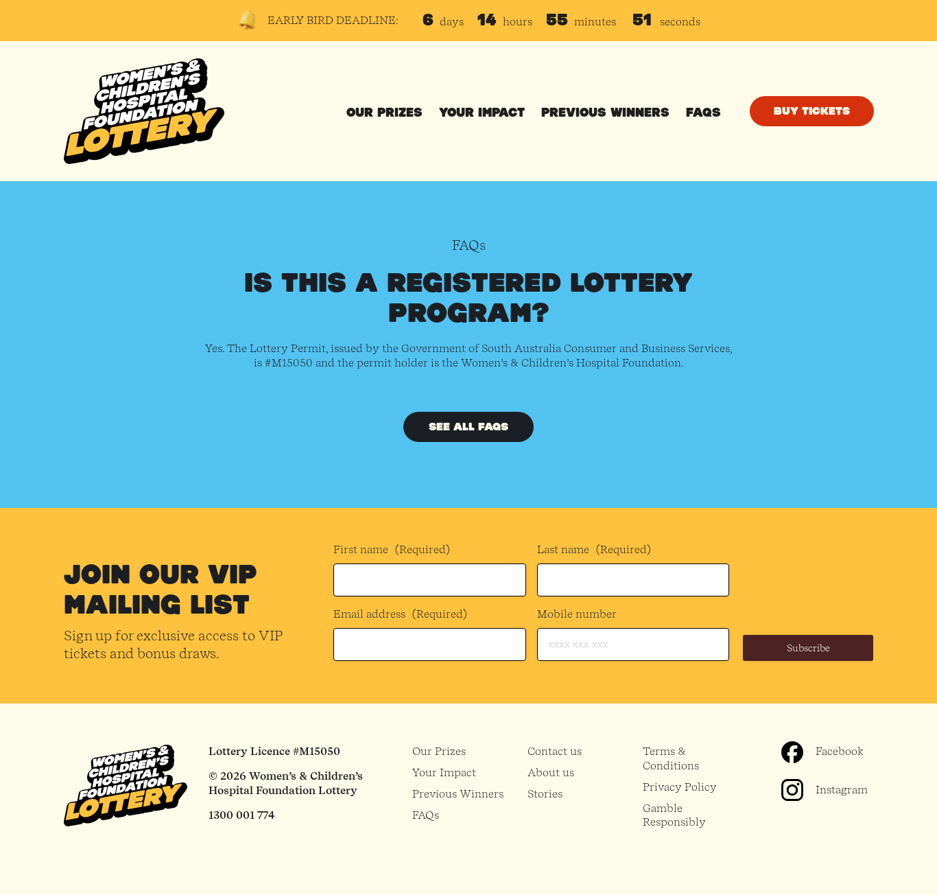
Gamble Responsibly (674, 815)
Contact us (554, 751)
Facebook (840, 751)
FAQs (703, 112)
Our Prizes (384, 112)
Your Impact (482, 112)
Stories (544, 793)
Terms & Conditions (671, 758)
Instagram (842, 789)
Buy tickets (812, 111)
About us (550, 772)
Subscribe (808, 647)
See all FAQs (468, 426)
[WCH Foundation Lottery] (144, 111)
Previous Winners (605, 112)
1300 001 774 (241, 815)
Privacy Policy (680, 786)
